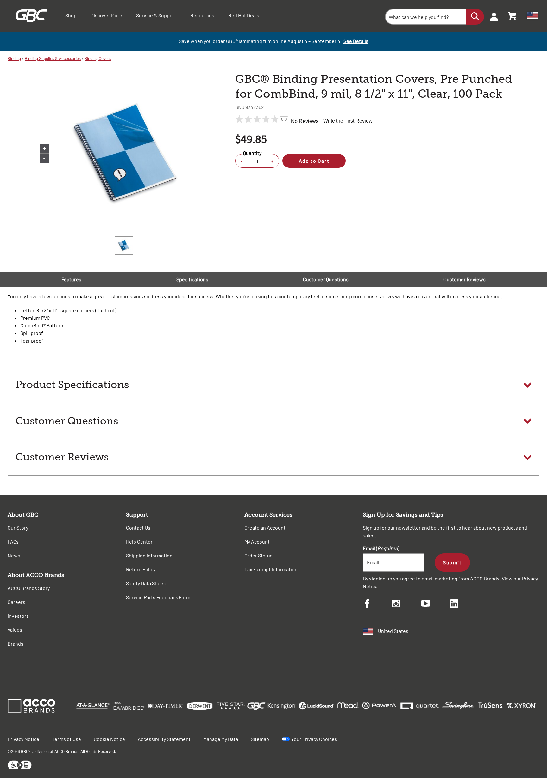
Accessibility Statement (164, 739)
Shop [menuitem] (71, 15)
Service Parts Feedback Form (158, 597)
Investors (18, 616)
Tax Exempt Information (271, 569)
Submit (452, 562)
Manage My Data (220, 739)
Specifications (192, 279)
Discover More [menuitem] (106, 15)
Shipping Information (149, 555)
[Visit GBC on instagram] (406, 604)
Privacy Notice (23, 739)
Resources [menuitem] (202, 15)
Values (15, 630)
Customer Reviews (464, 279)
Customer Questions (326, 279)
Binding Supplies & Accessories (53, 58)
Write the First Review (348, 121)
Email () (381, 548)
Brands (15, 644)
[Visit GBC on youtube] (435, 604)
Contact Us (138, 528)
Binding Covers (98, 58)
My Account (257, 541)
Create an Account (265, 528)
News (14, 555)
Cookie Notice (109, 739)
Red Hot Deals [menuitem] (243, 15)
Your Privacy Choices (314, 739)
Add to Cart (314, 161)
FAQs (13, 541)
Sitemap (260, 739)
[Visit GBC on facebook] (377, 604)
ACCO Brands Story (29, 588)
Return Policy (140, 569)
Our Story (18, 528)
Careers (16, 602)
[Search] (475, 17)
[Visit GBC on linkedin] (464, 604)
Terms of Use (66, 739)
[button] (273, 385)
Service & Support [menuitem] (156, 15)
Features (71, 279)
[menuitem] (492, 16)
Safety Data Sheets (147, 583)
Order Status (258, 555)
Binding (14, 58)
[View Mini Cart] (512, 16)
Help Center (139, 541)
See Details (355, 41)
